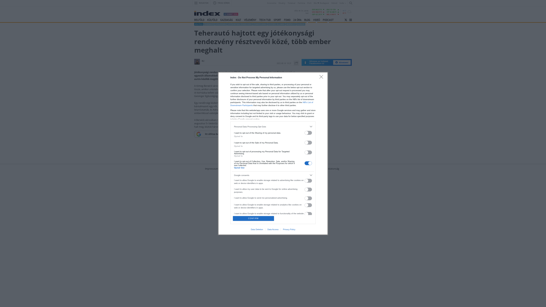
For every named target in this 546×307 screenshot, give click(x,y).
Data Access (273, 229)
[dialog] (273, 153)
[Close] (322, 77)
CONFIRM (253, 218)
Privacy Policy (289, 229)
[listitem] (273, 126)
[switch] (308, 133)
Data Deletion (257, 229)
